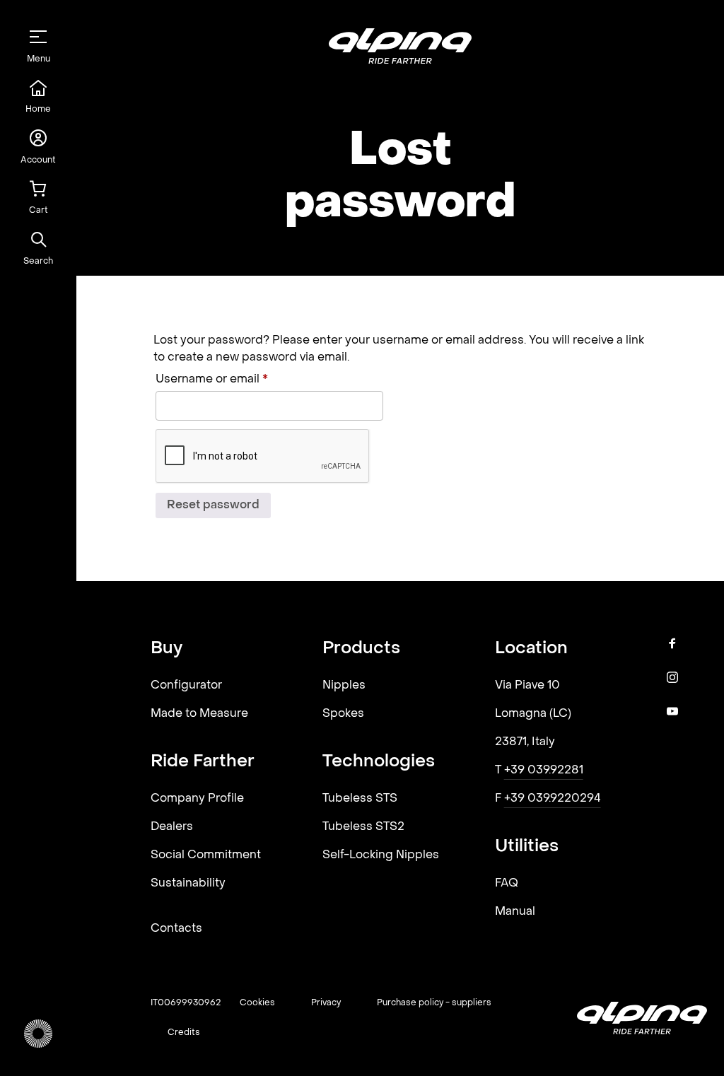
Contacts (176, 929)
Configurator (186, 685)
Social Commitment (206, 855)
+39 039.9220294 (552, 799)
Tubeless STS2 (363, 827)
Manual (515, 912)
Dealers (172, 827)
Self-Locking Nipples (380, 855)
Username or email (237, 379)
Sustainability (188, 883)
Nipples (344, 685)
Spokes (343, 714)
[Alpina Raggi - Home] (38, 1033)
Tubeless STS (359, 799)
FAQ (506, 883)
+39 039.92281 (543, 770)
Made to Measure (199, 714)
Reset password (213, 505)
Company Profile (197, 799)
